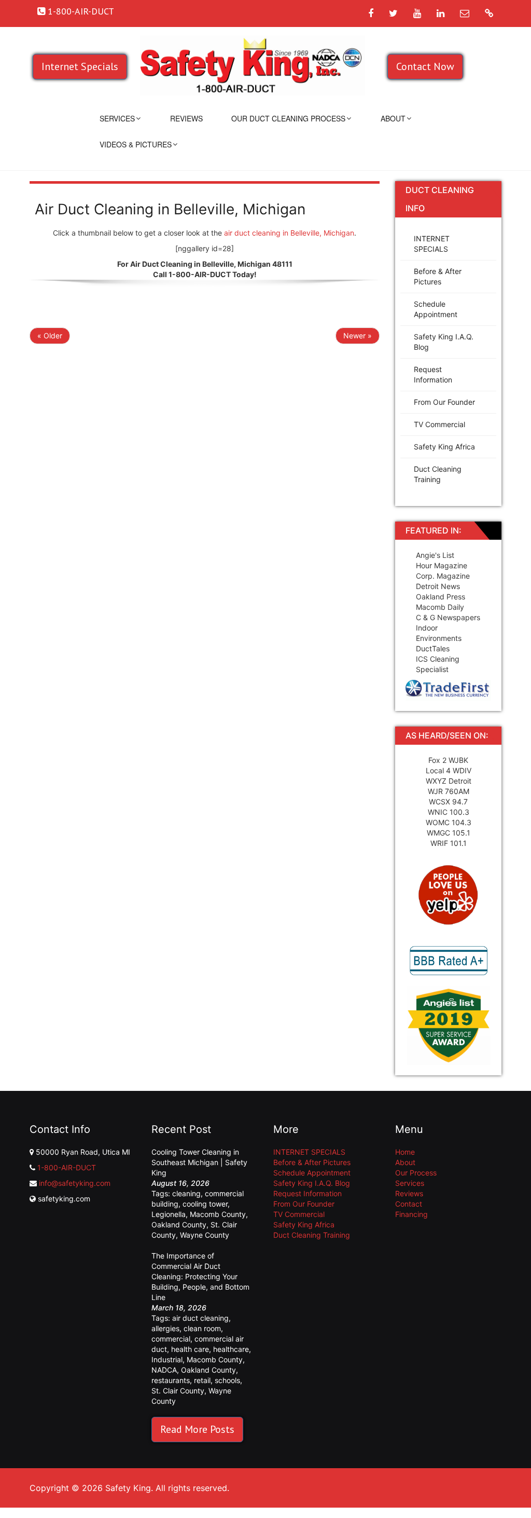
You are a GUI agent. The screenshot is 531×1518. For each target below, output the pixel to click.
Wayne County (204, 1234)
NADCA (164, 1369)
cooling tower (205, 1203)
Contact (408, 1203)
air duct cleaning (200, 1318)
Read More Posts (197, 1429)
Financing (411, 1214)
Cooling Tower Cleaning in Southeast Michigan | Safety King (199, 1162)
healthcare (231, 1349)
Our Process (416, 1172)
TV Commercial (439, 424)
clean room (202, 1328)
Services (117, 118)
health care (190, 1349)
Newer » (357, 335)
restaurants (170, 1380)
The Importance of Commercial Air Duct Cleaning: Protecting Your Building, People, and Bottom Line (200, 1276)
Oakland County (178, 1224)
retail (202, 1380)
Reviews (186, 118)
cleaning (186, 1193)
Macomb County (218, 1214)
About (393, 118)
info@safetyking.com (74, 1183)
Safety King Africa (444, 446)
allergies (165, 1328)
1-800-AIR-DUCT (66, 1167)
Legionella (168, 1214)
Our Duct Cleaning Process (288, 118)
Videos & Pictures (136, 144)
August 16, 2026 (180, 1183)
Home (405, 1151)
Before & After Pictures (438, 276)
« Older (49, 335)
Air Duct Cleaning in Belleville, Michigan (170, 209)
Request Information (433, 374)
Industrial (167, 1359)
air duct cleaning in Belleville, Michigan (289, 232)
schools (227, 1380)
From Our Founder (444, 402)
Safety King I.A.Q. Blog (443, 341)
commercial (170, 1338)
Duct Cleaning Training (438, 474)
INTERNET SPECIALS (432, 243)
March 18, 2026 (178, 1307)
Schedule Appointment (435, 309)
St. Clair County (177, 1390)
